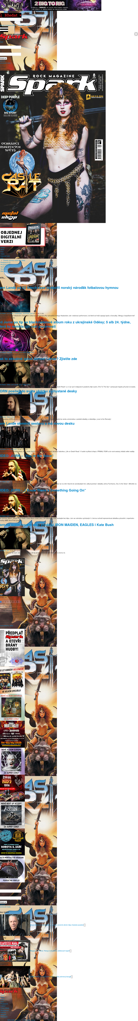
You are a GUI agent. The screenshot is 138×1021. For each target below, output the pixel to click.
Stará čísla (4, 267)
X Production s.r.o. (29, 1020)
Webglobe (4, 1017)
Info (2, 258)
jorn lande (10, 313)
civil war (9, 352)
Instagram (8, 25)
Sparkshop (4, 269)
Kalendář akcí (5, 256)
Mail (24, 25)
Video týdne (27, 384)
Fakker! (3, 1006)
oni (17, 352)
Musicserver (5, 1010)
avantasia (26, 313)
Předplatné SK (5, 265)
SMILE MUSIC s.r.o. (14, 1020)
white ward (30, 352)
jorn (31, 313)
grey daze (22, 352)
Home (3, 247)
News (2, 249)
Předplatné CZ (5, 262)
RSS (27, 25)
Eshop (14, 25)
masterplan (18, 313)
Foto (2, 252)
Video (2, 254)
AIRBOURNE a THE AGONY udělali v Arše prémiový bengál (50, 976)
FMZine (3, 1012)
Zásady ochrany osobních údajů (14, 260)
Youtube (20, 25)
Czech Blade (5, 1008)
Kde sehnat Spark (7, 271)
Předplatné (4, 1004)
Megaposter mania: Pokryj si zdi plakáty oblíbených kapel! (50, 951)
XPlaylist (3, 1014)
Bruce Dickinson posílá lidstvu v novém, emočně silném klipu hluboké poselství (57, 925)
